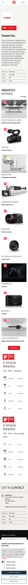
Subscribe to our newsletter (8, 535)
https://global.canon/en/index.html (15, 507)
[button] (21, 2)
